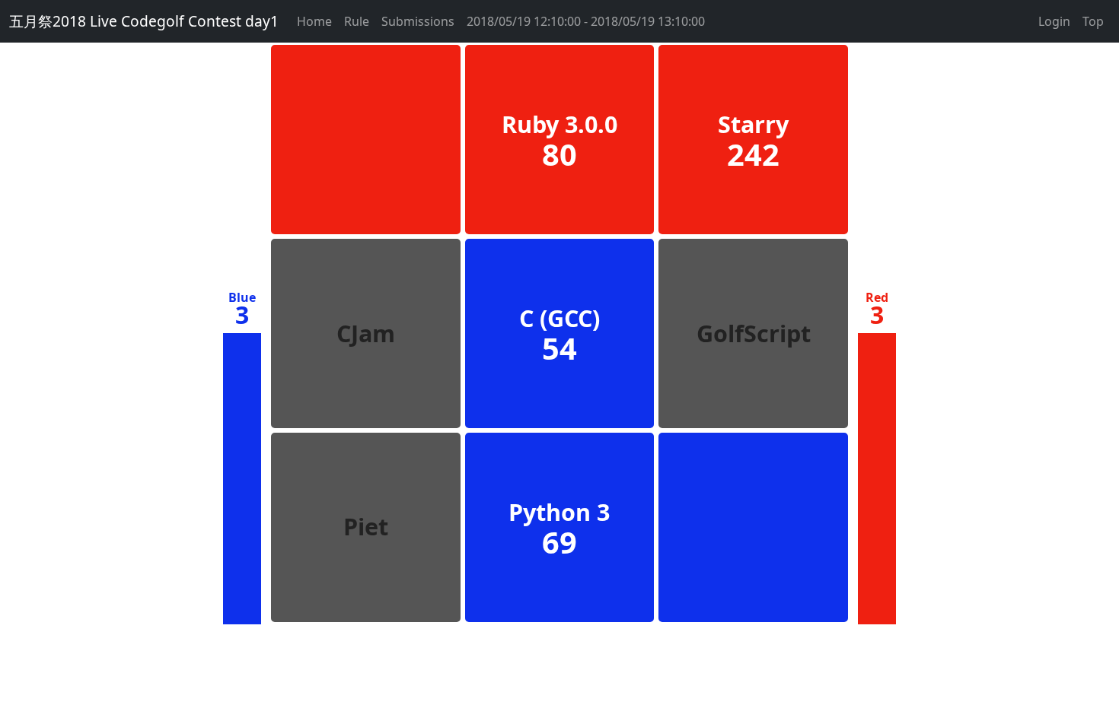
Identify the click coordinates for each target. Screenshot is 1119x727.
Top (1093, 21)
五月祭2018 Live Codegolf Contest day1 (144, 21)
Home (314, 21)
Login (1054, 21)
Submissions (417, 21)
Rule (356, 21)
